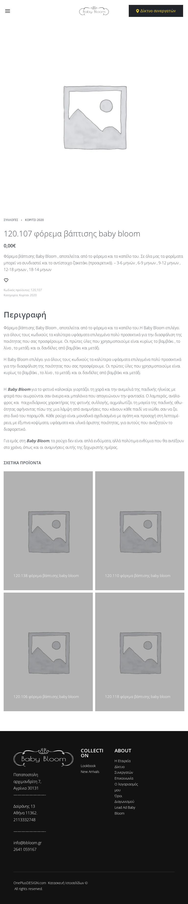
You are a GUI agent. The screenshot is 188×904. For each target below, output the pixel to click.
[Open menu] (7, 11)
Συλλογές (11, 220)
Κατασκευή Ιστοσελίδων (66, 882)
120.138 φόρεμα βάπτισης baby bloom (46, 575)
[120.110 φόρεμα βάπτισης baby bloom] (139, 530)
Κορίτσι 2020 (34, 220)
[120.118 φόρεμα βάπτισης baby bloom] (139, 651)
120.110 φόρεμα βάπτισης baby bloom (137, 575)
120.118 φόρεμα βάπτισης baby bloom (137, 696)
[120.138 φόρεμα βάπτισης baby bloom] (48, 530)
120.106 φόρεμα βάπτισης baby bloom (46, 696)
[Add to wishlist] (6, 280)
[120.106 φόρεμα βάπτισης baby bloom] (48, 651)
